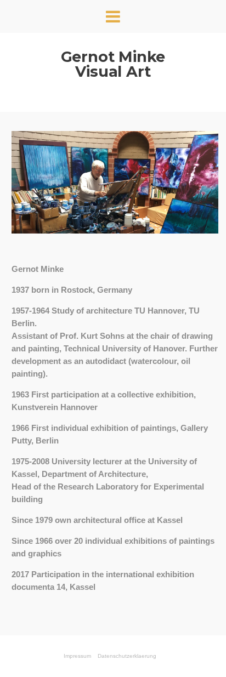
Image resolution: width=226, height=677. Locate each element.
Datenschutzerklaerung (127, 656)
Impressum (77, 656)
